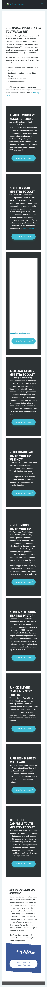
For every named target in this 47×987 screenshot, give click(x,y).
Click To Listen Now (23, 158)
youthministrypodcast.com (20, 333)
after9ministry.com (30, 229)
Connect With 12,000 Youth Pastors (23, 964)
